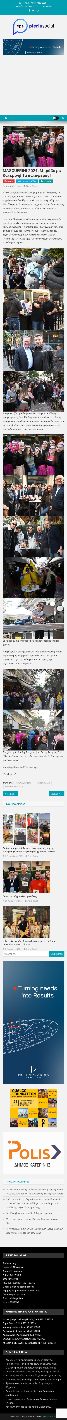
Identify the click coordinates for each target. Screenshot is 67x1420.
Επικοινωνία (47, 6)
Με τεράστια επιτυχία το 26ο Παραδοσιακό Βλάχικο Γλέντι (32, 1221)
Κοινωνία (9, 181)
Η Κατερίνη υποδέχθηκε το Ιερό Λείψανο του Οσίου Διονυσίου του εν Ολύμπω (29, 943)
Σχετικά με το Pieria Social (26, 6)
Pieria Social (32, 186)
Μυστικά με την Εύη (14, 787)
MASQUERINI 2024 (24, 783)
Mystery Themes (49, 1417)
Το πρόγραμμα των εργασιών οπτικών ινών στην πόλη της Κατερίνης (12, 794)
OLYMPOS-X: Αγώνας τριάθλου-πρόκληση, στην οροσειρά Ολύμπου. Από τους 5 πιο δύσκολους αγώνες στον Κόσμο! (34, 1191)
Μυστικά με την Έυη (27, 181)
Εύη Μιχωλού (44, 783)
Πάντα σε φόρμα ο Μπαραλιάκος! (20, 896)
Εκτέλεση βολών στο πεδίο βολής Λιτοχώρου (29, 1213)
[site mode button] (56, 118)
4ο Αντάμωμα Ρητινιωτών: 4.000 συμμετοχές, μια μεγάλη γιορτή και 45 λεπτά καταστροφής (34, 1231)
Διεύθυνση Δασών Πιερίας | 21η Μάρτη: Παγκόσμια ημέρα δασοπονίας (57, 794)
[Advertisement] (33, 85)
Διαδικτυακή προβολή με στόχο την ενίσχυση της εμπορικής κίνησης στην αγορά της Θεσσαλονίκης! (29, 850)
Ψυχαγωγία (46, 181)
